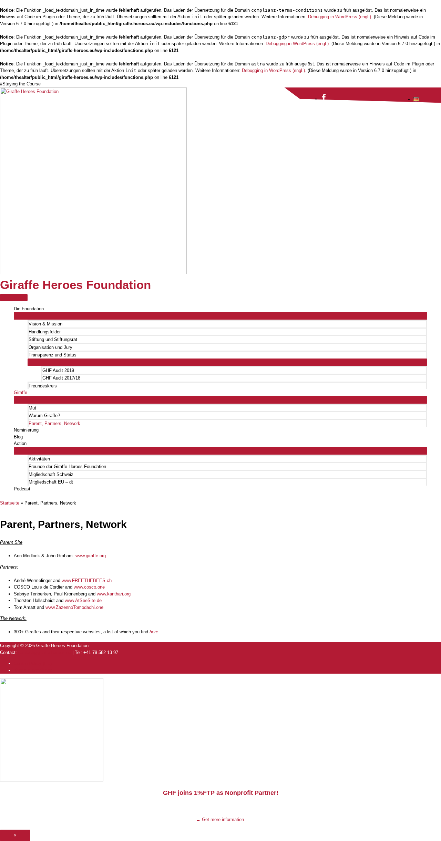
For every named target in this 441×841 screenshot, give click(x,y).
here (154, 631)
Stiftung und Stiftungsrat (53, 339)
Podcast (22, 488)
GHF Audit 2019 (58, 370)
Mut (32, 408)
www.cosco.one (89, 587)
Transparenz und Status (52, 354)
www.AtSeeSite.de (83, 600)
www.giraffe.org (90, 555)
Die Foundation (29, 308)
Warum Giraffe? (44, 415)
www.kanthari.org (114, 593)
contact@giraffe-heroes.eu (44, 652)
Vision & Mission (45, 323)
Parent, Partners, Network (54, 423)
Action (20, 443)
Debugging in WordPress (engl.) (339, 16)
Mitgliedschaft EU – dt (51, 482)
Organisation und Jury (50, 347)
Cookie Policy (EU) (33, 663)
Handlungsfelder (45, 331)
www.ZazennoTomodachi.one (74, 607)
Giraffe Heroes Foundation (75, 284)
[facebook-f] (323, 99)
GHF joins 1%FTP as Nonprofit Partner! (220, 792)
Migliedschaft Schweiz (51, 474)
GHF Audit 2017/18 (61, 378)
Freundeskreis (43, 385)
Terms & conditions (33, 670)
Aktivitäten (39, 458)
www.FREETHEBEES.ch (87, 580)
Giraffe (20, 392)
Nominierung (26, 430)
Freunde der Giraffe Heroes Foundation (67, 466)
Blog (18, 436)
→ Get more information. (220, 819)
